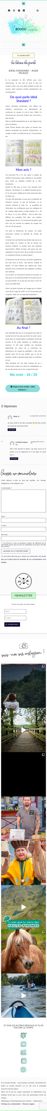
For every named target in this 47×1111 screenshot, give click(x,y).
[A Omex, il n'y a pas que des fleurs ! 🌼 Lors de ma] (23, 951)
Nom (3, 516)
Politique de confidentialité (10, 1104)
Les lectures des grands (23, 63)
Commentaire (6, 488)
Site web (4, 534)
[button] (23, 3)
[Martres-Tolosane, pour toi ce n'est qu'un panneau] (23, 996)
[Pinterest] (19, 10)
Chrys (15, 416)
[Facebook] (9, 10)
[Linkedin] (24, 10)
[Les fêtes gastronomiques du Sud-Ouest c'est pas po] (23, 818)
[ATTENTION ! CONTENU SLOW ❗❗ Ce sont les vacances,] (23, 730)
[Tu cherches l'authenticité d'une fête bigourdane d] (23, 863)
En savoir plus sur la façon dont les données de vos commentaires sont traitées (23, 559)
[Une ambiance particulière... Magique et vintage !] (23, 686)
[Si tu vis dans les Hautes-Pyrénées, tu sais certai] (23, 907)
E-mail (4, 525)
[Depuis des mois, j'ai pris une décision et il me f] (23, 774)
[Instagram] (14, 10)
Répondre (12, 429)
